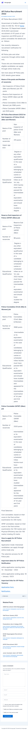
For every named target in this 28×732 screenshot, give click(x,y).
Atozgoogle (7, 2)
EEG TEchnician (6, 627)
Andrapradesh (13, 609)
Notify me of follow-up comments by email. (13, 709)
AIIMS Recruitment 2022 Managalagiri (13, 607)
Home (22, 26)
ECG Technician (20, 626)
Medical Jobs (12, 627)
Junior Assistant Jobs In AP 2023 (12, 653)
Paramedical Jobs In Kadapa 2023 (12, 624)
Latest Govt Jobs (20, 609)
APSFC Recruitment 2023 (10, 644)
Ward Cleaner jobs (19, 627)
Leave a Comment (6, 609)
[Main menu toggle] (25, 2)
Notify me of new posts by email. (11, 712)
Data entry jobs (20, 655)
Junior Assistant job (7, 656)
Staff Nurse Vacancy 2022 (10, 615)
